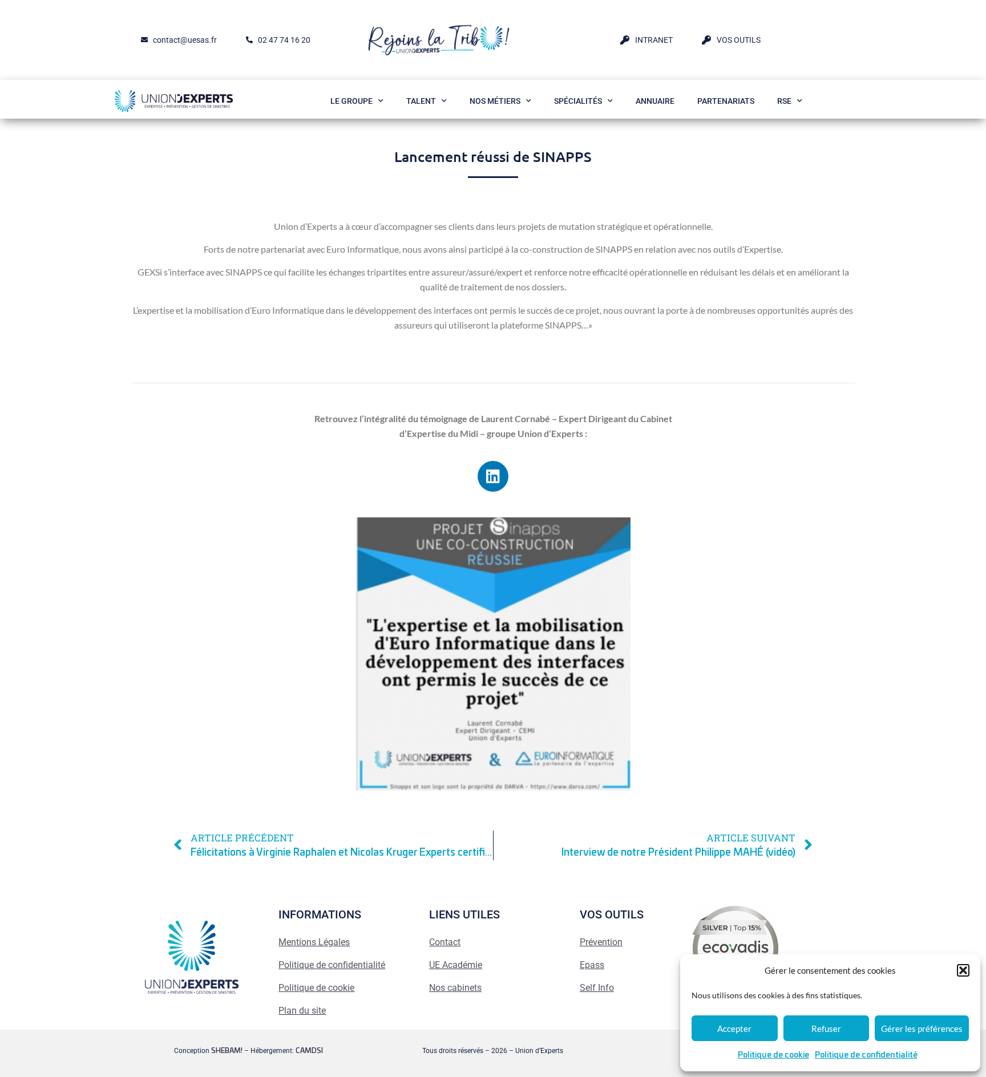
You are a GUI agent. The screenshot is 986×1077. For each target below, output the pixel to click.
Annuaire (655, 101)
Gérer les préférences (922, 1028)
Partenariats (725, 101)
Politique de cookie (773, 1055)
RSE (784, 101)
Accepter (734, 1028)
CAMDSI (309, 1050)
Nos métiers (495, 101)
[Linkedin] (493, 476)
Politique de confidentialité (866, 1055)
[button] (963, 970)
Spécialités (578, 101)
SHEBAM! (227, 1050)
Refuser (826, 1028)
